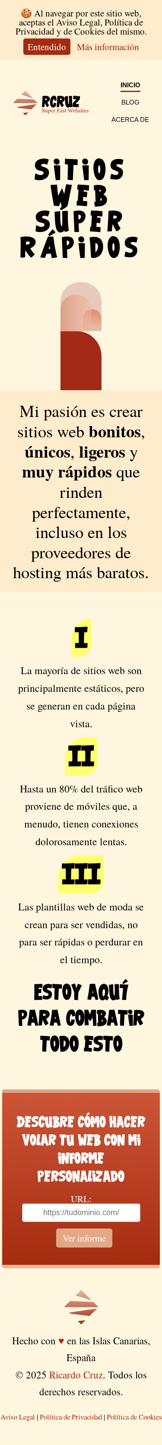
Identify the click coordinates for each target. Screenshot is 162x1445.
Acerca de (130, 119)
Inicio (130, 85)
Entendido (47, 47)
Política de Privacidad (71, 1417)
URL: (81, 1199)
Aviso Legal (17, 1417)
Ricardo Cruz (76, 1374)
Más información (108, 47)
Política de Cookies (134, 1417)
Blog (130, 102)
